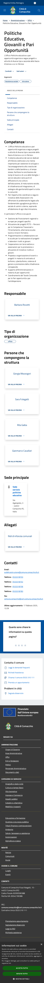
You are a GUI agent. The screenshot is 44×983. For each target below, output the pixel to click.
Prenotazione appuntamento (16, 921)
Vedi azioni (20, 71)
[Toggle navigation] (4, 10)
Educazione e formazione (15, 818)
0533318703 (18, 577)
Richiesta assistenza (13, 932)
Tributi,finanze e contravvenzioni (18, 825)
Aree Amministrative (13, 753)
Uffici (30, 20)
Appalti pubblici (11, 799)
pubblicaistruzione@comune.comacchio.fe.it (21, 572)
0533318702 (18, 581)
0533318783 (18, 591)
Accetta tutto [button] (22, 968)
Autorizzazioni (11, 837)
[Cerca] (39, 10)
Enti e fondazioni (12, 760)
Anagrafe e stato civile (14, 783)
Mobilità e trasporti (13, 806)
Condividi (8, 71)
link (10, 963)
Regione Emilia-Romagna (14, 2)
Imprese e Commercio (14, 795)
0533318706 (18, 586)
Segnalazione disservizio (15, 925)
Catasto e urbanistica (13, 802)
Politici (8, 764)
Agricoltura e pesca (13, 840)
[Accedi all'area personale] (35, 3)
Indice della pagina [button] (15, 90)
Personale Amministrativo (15, 768)
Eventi (8, 874)
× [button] (41, 944)
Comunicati (9, 856)
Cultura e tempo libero (14, 787)
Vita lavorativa (11, 791)
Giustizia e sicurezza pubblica (17, 821)
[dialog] (22, 962)
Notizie (8, 852)
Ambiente (9, 829)
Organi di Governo (12, 749)
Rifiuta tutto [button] (22, 974)
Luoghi (8, 870)
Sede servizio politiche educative (17, 491)
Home (5, 20)
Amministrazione (18, 20)
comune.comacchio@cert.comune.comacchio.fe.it (23, 598)
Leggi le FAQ (10, 928)
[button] (22, 978)
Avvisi (7, 860)
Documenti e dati (12, 772)
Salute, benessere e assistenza (17, 833)
